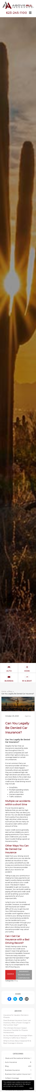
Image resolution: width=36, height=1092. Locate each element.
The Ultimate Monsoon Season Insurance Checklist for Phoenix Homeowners (15, 1030)
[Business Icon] (9, 676)
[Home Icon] (27, 666)
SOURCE (10, 974)
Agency (28, 716)
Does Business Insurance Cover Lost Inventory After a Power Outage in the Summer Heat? (17, 1023)
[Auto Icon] (9, 666)
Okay (31, 1088)
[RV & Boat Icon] (27, 676)
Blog (16, 981)
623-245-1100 (16, 12)
